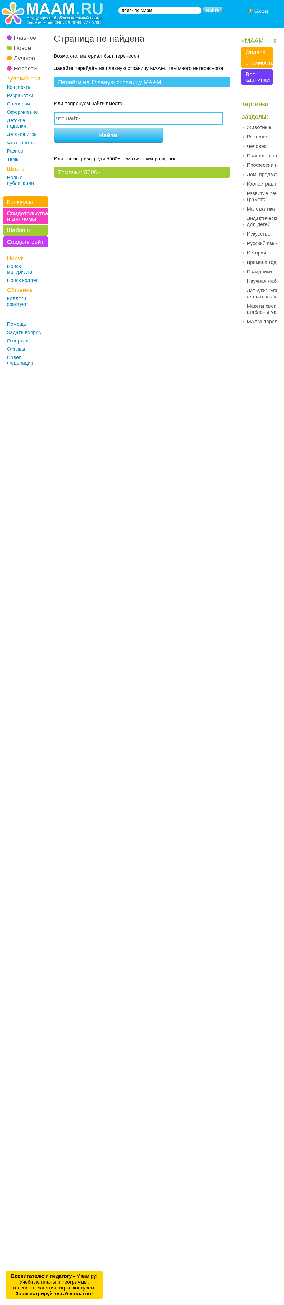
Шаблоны (20, 230)
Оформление (22, 112)
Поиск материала (19, 269)
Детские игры (22, 134)
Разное (15, 151)
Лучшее (24, 58)
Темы (13, 159)
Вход (261, 10)
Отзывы (16, 349)
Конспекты (19, 87)
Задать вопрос (24, 332)
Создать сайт (25, 242)
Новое (22, 48)
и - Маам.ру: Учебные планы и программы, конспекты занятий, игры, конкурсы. (54, 1284)
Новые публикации (20, 180)
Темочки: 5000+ (79, 172)
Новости (25, 68)
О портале (19, 341)
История (256, 253)
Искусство (258, 234)
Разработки (20, 95)
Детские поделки (16, 123)
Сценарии (18, 104)
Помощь (16, 324)
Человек (256, 146)
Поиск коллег (22, 280)
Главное (25, 37)
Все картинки (257, 77)
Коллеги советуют (17, 301)
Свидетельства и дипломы (27, 216)
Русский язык (262, 243)
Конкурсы (20, 201)
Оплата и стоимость (259, 57)
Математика (261, 209)
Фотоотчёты (21, 142)
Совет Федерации (20, 360)
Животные (259, 127)
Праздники (259, 271)
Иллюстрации (263, 184)
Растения (257, 137)
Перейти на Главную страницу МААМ (109, 82)
